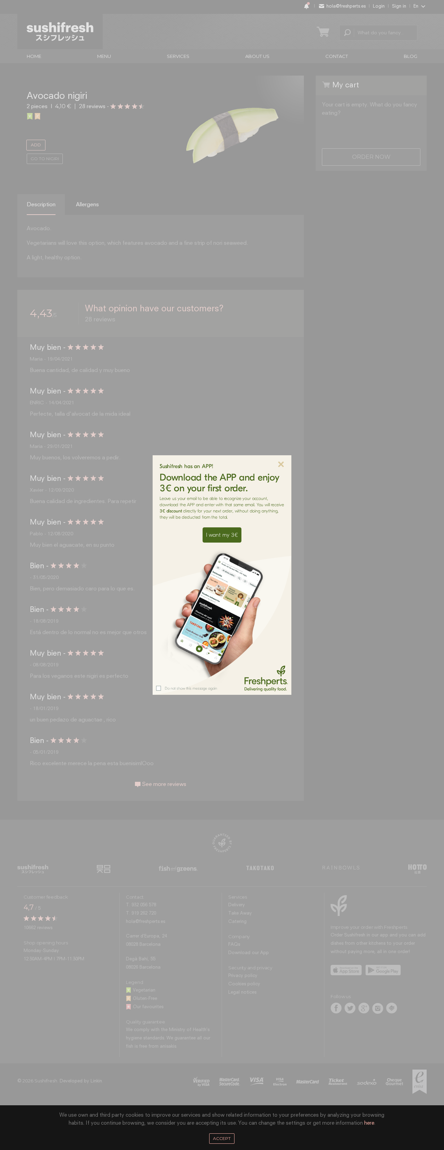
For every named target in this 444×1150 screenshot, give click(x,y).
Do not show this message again (191, 688)
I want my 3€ (222, 535)
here (369, 1123)
